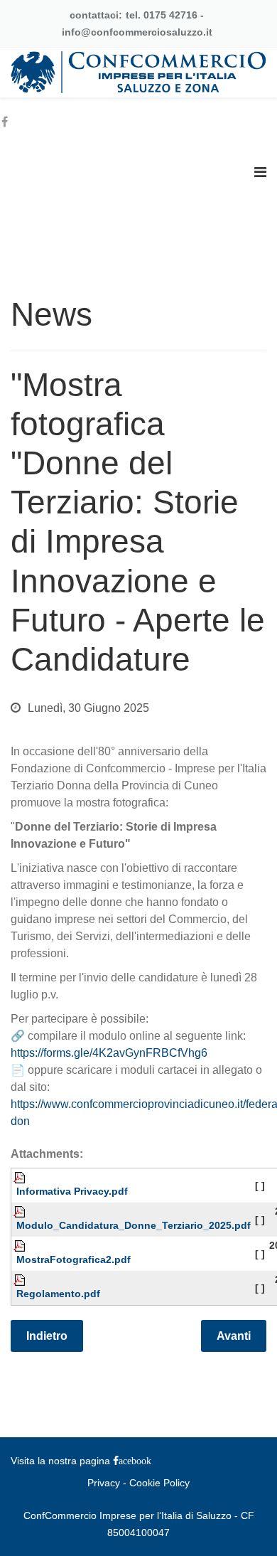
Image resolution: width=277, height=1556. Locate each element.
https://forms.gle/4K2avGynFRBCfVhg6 (109, 1053)
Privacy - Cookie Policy (138, 1482)
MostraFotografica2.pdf (73, 1259)
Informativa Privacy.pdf (72, 1191)
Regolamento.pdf (58, 1293)
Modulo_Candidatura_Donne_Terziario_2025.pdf (133, 1225)
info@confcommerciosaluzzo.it (137, 32)
